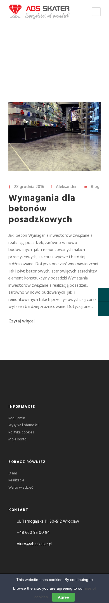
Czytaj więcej (21, 321)
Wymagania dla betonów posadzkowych (41, 209)
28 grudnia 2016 (29, 187)
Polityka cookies (21, 432)
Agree (63, 597)
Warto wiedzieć (20, 488)
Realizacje (16, 480)
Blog (95, 187)
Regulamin (16, 418)
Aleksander (66, 187)
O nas (12, 473)
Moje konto (17, 439)
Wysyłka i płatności (23, 425)
